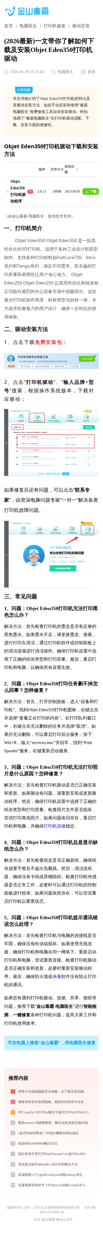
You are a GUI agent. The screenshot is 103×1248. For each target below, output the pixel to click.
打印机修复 (55, 26)
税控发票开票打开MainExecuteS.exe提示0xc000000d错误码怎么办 (54, 1154)
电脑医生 (28, 26)
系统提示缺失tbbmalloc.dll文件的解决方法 (48, 1164)
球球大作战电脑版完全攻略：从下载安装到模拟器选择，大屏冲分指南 (54, 1091)
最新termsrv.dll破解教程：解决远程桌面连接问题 (53, 1123)
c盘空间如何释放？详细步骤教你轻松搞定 (48, 1133)
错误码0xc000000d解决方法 (37, 1143)
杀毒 (56, 976)
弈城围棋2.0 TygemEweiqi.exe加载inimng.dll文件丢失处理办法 (54, 1175)
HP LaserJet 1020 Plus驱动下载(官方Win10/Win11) (53, 1112)
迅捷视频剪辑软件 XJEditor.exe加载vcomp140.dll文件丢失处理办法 (54, 1185)
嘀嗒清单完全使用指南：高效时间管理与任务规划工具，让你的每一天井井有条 (54, 1102)
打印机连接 (55, 826)
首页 (8, 26)
